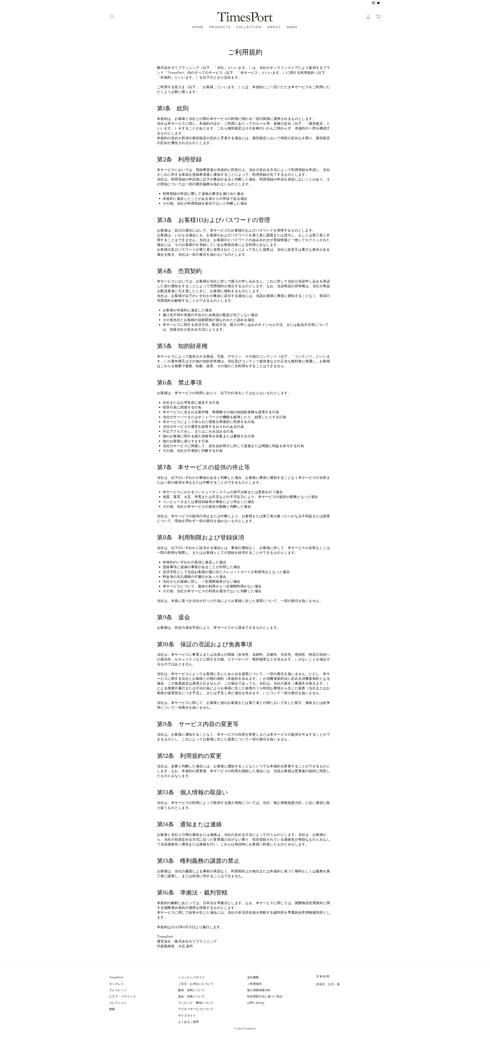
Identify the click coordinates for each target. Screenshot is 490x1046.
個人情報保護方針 (288, 802)
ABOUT (274, 27)
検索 (112, 1009)
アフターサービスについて (196, 1009)
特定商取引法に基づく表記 (265, 996)
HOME (198, 27)
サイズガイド (187, 1015)
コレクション (118, 1003)
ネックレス (116, 984)
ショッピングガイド (191, 977)
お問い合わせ (256, 1003)
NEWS (292, 27)
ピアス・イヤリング (122, 996)
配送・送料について (191, 990)
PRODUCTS (220, 27)
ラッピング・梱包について (196, 1003)
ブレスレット (118, 990)
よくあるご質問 (188, 1022)
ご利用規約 (254, 984)
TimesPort (116, 977)
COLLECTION (249, 27)
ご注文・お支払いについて (196, 984)
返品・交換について (191, 996)
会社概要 (253, 977)
